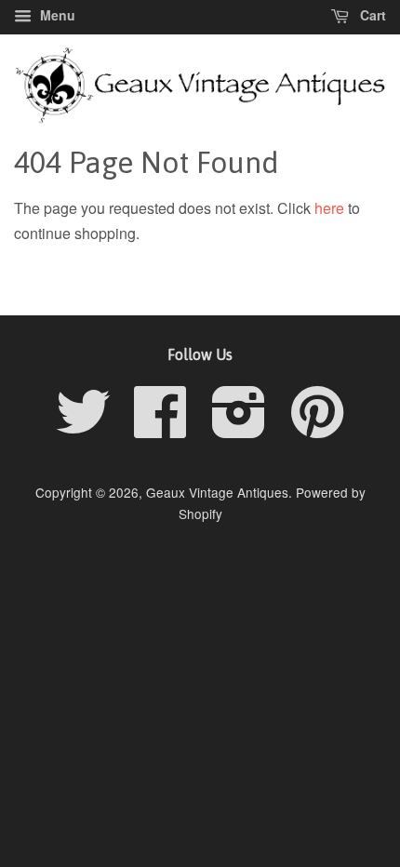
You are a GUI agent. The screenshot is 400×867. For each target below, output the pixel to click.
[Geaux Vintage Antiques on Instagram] (239, 428)
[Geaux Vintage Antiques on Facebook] (161, 428)
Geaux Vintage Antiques (217, 492)
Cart (371, 15)
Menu (55, 15)
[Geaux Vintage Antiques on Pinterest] (317, 428)
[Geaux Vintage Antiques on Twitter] (83, 428)
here (329, 208)
